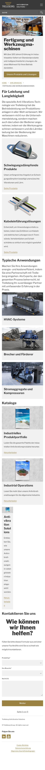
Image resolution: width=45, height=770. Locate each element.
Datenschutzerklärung (23, 748)
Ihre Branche (16, 83)
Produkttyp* (6, 658)
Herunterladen (10, 452)
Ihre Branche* (6, 668)
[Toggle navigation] (40, 5)
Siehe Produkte (11, 188)
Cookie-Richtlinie (22, 745)
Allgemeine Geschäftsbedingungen (23, 751)
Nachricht (5, 679)
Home (4, 83)
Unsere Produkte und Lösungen (21, 74)
